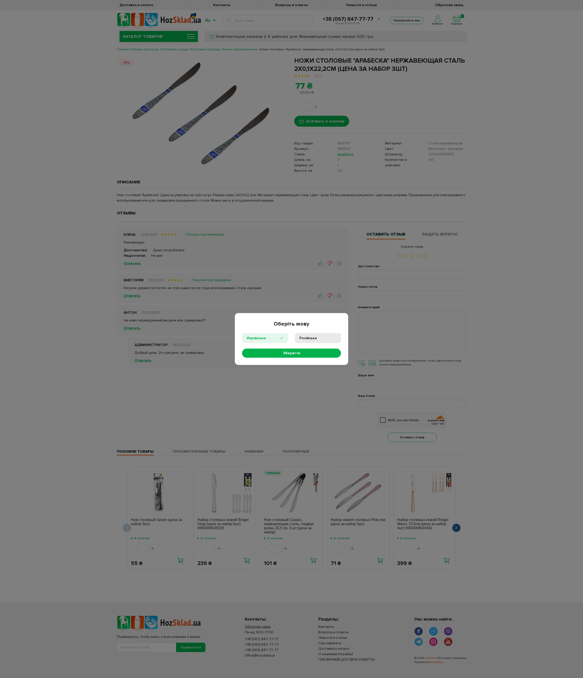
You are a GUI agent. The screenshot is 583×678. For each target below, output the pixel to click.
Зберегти (291, 353)
